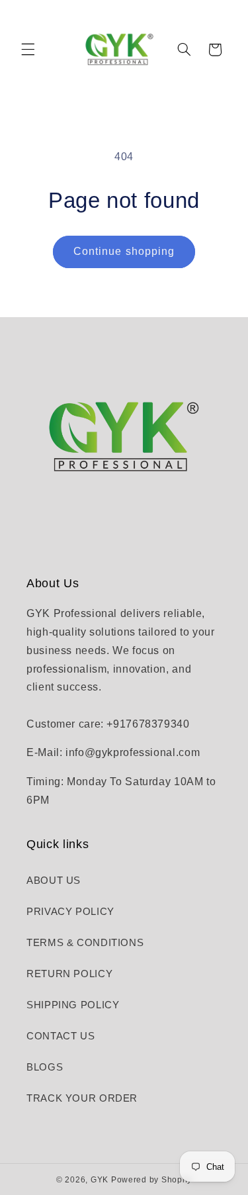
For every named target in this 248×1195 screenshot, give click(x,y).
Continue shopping (124, 251)
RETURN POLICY (69, 974)
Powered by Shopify (151, 1180)
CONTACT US (60, 1036)
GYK (101, 1180)
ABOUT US (53, 880)
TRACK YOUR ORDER (82, 1098)
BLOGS (44, 1067)
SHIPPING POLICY (72, 1005)
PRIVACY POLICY (70, 911)
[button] (28, 49)
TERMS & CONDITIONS (85, 942)
